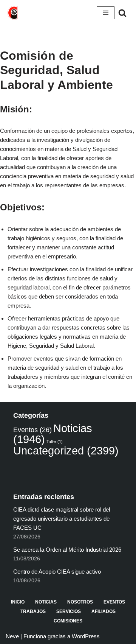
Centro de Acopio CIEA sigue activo (57, 571)
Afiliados (103, 611)
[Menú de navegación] (105, 12)
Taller (54, 441)
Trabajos (33, 611)
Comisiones (68, 621)
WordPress (86, 636)
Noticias (46, 602)
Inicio (18, 602)
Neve (12, 636)
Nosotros (80, 602)
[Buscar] (122, 13)
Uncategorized (66, 450)
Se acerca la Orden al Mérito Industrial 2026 (67, 549)
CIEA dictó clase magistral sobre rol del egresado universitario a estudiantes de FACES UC (61, 518)
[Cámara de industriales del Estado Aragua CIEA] (13, 12)
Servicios (68, 611)
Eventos (32, 430)
